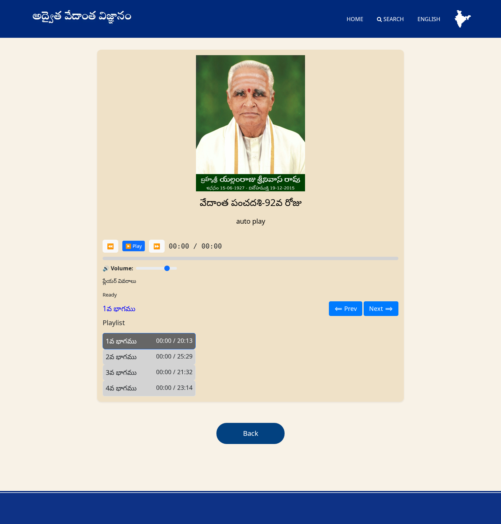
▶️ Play (133, 246)
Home (355, 19)
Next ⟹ (381, 308)
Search (393, 19)
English (429, 19)
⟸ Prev (345, 308)
